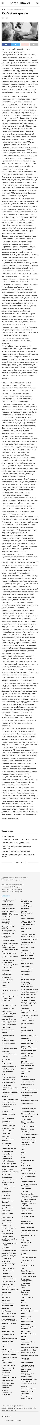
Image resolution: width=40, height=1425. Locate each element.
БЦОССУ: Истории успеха (8, 1115)
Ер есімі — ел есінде (9, 1279)
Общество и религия (28, 1126)
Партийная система (28, 1171)
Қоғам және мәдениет (29, 992)
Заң (3, 1346)
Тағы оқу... (20, 862)
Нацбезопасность (27, 1082)
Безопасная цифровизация (7, 1060)
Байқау (4, 1046)
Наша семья (25, 1098)
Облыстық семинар (28, 1111)
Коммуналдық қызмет (29, 939)
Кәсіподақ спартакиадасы (26, 912)
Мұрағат (24, 1076)
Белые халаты (7, 1063)
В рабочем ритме (8, 1128)
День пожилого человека (7, 1214)
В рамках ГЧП (6, 1131)
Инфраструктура (8, 1383)
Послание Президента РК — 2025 (29, 1185)
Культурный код (27, 955)
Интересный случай (9, 1377)
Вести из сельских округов (8, 1139)
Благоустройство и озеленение (9, 1105)
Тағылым (24, 1305)
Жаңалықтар (6, 1292)
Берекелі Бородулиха (9, 1066)
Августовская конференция (6, 973)
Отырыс (24, 1147)
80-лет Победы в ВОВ (10, 965)
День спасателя (7, 1217)
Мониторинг (25, 1071)
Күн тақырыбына (27, 958)
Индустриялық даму (9, 1368)
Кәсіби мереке (26, 906)
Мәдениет (24, 1033)
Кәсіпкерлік (25, 908)
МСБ (22, 1074)
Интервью (5, 1375)
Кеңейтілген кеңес (27, 918)
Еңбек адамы (6, 1273)
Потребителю (26, 1188)
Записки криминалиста (10, 1352)
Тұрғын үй (25, 1339)
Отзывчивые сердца (28, 1140)
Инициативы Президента (6, 1371)
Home (3, 9)
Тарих (23, 1313)
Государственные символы (8, 1187)
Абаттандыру (6, 970)
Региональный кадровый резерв (27, 1226)
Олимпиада (25, 1132)
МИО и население (27, 1065)
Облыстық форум (27, 1116)
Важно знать (6, 1133)
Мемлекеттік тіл (27, 1053)
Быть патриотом (8, 1118)
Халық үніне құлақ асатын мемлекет (27, 1366)
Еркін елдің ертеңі (8, 1281)
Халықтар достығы (28, 1374)
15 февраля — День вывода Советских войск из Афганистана (10, 947)
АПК (3, 993)
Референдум (25, 1240)
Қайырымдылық (27, 963)
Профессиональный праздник (28, 1204)
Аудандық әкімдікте (9, 1013)
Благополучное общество (7, 1095)
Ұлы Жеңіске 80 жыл (28, 1350)
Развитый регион (27, 1216)
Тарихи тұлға (26, 1316)
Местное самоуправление (27, 1062)
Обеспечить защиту (28, 1108)
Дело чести (6, 1195)
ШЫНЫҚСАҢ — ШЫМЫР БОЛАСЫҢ (28, 1382)
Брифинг (5, 1111)
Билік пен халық (8, 1069)
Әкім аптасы (6, 1027)
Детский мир (6, 1225)
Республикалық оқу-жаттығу (28, 1236)
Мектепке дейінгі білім (29, 1041)
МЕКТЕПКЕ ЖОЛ (27, 1043)
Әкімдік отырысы (8, 1035)
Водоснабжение (7, 1151)
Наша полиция (26, 1095)
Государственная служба (8, 1183)
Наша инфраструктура (29, 1090)
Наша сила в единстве (29, 1100)
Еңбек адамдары (8, 1271)
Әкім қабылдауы (8, 1030)
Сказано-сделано (27, 1265)
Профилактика (26, 1208)
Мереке (23, 1058)
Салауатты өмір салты (29, 1250)
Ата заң (4, 1003)
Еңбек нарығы (7, 1276)
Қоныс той (25, 1008)
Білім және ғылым (8, 1080)
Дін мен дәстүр (7, 1236)
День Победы (6, 1210)
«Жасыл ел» (6, 917)
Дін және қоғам (7, 1233)
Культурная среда (27, 953)
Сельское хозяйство (28, 1257)
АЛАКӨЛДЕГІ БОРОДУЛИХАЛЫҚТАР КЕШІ (16, 851)
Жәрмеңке (5, 1308)
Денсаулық (6, 1198)
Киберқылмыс (26, 928)
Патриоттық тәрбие (28, 1176)
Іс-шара (4, 1390)
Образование (26, 1119)
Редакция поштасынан (29, 1230)
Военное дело (7, 1154)
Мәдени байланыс (27, 1030)
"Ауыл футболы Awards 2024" (7, 905)
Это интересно (26, 1398)
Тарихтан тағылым (28, 1321)
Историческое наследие (7, 1386)
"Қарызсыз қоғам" (8, 908)
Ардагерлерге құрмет (9, 996)
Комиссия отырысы (28, 937)
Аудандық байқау (8, 1016)
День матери (6, 1205)
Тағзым (23, 1303)
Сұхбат (23, 1300)
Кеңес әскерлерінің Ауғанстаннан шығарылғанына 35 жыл (28, 923)
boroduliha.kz (20, 3)
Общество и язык (27, 1129)
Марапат (24, 1027)
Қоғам (23, 977)
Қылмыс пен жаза (27, 1018)
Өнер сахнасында (27, 1160)
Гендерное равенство (9, 1166)
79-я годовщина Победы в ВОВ (8, 961)
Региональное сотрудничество (27, 1222)
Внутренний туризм (9, 1148)
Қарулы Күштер (27, 969)
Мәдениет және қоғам (29, 1035)
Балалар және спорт (9, 1048)
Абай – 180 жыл (7, 967)
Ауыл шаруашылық (9, 1024)
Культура (24, 950)
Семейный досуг (27, 1260)
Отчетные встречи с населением (28, 1143)
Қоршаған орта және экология (28, 1011)
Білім (3, 1074)
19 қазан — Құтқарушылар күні (9, 952)
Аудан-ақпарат (7, 1011)
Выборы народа (8, 1161)
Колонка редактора (28, 934)
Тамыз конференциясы (29, 1311)
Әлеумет (5, 1038)
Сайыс (23, 1248)
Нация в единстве (27, 1084)
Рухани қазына (26, 1242)
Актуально (5, 982)
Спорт (23, 1288)
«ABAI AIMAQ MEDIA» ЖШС (14, 1420)
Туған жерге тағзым (28, 1334)
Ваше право (6, 1136)
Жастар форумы (8, 1305)
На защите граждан (28, 1079)
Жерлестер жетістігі (9, 1314)
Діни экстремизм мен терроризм (9, 1239)
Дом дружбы (6, 1247)
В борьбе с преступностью (7, 1122)
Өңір (22, 1163)
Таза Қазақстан (26, 1308)
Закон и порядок (8, 1341)
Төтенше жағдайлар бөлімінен (28, 1327)
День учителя (6, 1220)
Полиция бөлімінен (28, 1181)
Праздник (24, 1191)
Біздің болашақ (7, 1071)
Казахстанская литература (7, 1393)
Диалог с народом (8, 1231)
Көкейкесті (25, 945)
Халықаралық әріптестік (26, 1370)
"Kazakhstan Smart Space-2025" (8, 900)
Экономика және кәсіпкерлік (27, 1392)
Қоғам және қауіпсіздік (29, 989)
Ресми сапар (25, 1233)
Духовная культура (9, 1253)
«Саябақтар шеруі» (9, 931)
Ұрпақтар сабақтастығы (29, 1355)
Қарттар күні (25, 966)
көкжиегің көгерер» (28, 947)
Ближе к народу (7, 1109)
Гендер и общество (9, 1163)
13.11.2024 (5, 18)
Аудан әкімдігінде (8, 1008)
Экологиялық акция (28, 1389)
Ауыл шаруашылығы (9, 1022)
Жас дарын (6, 1297)
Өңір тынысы (26, 1165)
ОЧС (22, 1149)
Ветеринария (6, 1143)
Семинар (24, 1263)
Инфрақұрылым (7, 1380)
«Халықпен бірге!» (8, 940)
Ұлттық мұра (25, 1344)
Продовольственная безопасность (28, 1200)
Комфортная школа (28, 942)
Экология (24, 1386)
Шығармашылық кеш (29, 1379)
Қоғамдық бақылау (28, 1000)
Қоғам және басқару (28, 979)
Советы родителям (28, 1273)
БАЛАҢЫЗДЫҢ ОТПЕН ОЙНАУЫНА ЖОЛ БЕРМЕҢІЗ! (19, 840)
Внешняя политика (8, 1146)
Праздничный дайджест (29, 1197)
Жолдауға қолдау (8, 1331)
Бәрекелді (5, 1056)
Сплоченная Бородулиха (25, 1284)
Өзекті (23, 1152)
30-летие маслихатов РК (10, 957)
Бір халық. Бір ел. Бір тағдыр (10, 1088)
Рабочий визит (26, 1213)
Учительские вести (28, 1342)
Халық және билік (27, 1362)
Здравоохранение (8, 1360)
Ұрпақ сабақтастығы (28, 1353)
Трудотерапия (26, 1331)
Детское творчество (9, 1228)
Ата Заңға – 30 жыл (9, 1005)
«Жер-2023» (6, 919)
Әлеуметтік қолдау (8, 1040)
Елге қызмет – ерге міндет (9, 1264)
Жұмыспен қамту (8, 1334)
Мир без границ (27, 1068)
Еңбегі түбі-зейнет (8, 1268)
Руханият (24, 1245)
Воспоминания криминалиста (15, 9)
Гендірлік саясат (8, 1169)
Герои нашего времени (10, 1172)
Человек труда (26, 1376)
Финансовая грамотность (25, 1359)
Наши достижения (27, 1103)
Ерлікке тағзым (7, 1284)
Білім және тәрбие (8, 1082)
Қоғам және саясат (28, 997)
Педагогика (25, 1179)
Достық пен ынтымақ (9, 1250)
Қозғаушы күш (26, 1005)
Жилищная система (9, 1323)
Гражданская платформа (6, 1192)
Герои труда (6, 1174)
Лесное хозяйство (27, 1020)
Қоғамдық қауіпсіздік (28, 1003)
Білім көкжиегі (7, 1085)
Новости (24, 1106)
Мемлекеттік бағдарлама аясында (29, 1047)
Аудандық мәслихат (9, 1019)
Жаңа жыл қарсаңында (10, 1289)
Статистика (25, 1295)
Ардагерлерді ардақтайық (7, 999)
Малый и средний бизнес (27, 1024)
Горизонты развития (9, 1180)
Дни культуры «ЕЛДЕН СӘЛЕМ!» (10, 1244)
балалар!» (5, 1051)
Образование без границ (27, 1122)
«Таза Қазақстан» (8, 933)
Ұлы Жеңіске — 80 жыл (29, 1347)
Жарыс (4, 1295)
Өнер (23, 1157)
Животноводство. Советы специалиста (9, 1320)
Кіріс (23, 931)
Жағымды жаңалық (9, 1287)
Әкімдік (4, 1032)
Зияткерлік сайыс (8, 1365)
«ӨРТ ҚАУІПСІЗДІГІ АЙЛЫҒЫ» (8, 927)
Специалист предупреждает (26, 1279)
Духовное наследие (9, 1256)
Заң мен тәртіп (7, 1349)
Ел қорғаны (6, 1261)
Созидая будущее (8, 836)
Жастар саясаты (8, 1303)
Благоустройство (8, 1102)
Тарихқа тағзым (27, 1319)
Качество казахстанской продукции (26, 901)
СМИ (22, 1268)
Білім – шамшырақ (8, 1077)
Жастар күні (6, 1300)
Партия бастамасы (28, 1173)
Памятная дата (26, 1168)
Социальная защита (28, 1276)
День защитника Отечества (7, 1201)
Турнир (23, 1336)
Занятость (5, 1344)
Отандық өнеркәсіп (28, 1137)
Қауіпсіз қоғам (26, 971)
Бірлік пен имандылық (10, 1092)
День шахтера (7, 1223)
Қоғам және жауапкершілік (26, 983)
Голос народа (7, 1177)
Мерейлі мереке (27, 1056)
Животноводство (8, 1316)
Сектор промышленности (27, 1254)
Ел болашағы (6, 1258)
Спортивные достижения (25, 1291)
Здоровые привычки (9, 1357)
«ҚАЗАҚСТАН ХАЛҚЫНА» (6, 923)
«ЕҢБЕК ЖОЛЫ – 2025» (10, 914)
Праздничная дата (27, 1194)
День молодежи (7, 1208)
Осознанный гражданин (29, 1134)
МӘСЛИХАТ (25, 1038)
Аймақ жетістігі (7, 980)
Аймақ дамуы (6, 977)
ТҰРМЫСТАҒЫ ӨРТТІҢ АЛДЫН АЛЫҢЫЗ (15, 843)
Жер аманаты (6, 1311)
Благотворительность (10, 1099)
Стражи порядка (27, 1297)
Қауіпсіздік (25, 974)
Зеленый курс (7, 1362)
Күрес (23, 961)
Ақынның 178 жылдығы (10, 990)
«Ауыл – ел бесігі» (8, 911)
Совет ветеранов (27, 1271)
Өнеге (23, 1155)
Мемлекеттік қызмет (28, 1050)
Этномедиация (26, 1396)
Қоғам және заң (27, 986)
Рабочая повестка (27, 1211)
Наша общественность (29, 1092)
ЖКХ (3, 1329)
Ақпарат (4, 988)
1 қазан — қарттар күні (10, 943)
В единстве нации (8, 1125)
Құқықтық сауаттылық (29, 1015)
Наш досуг (25, 1087)
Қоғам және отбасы (28, 994)
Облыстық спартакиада (29, 1114)
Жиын (4, 1326)
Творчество (25, 1324)
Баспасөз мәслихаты (9, 1054)
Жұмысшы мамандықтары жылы (10, 1337)
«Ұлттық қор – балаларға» (7, 937)
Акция (4, 985)
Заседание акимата (9, 1354)
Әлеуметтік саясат (8, 1043)
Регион (23, 1219)
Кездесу (24, 915)
